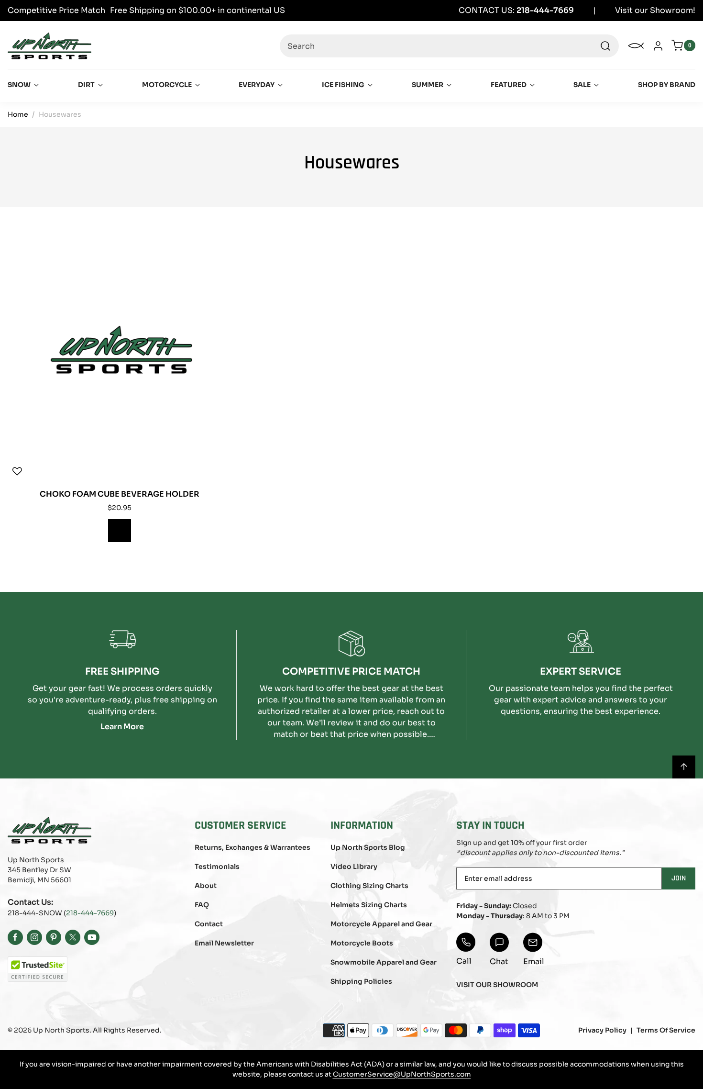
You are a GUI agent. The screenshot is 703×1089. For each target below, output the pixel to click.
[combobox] (449, 45)
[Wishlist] (17, 471)
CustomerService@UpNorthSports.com (402, 1074)
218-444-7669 (90, 913)
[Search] (605, 46)
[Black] (119, 530)
